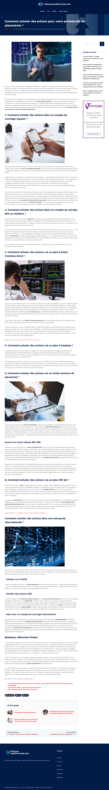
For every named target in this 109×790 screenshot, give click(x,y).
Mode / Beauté (63, 11)
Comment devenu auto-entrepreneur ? (62, 734)
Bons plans (60, 769)
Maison (54, 11)
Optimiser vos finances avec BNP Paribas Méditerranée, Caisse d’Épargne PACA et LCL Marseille (93, 85)
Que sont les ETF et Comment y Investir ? (27, 339)
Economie (60, 761)
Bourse (11, 29)
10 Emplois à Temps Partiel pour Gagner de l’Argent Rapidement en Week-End (62, 712)
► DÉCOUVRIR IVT (94, 134)
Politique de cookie (40, 787)
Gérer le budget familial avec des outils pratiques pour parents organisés (93, 93)
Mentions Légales (29, 787)
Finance (42, 11)
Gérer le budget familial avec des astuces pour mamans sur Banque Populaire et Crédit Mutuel (93, 76)
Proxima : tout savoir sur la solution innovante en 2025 (26, 734)
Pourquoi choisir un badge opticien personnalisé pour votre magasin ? (93, 58)
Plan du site (49, 787)
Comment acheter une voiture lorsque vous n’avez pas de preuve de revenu (26, 720)
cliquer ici (31, 678)
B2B (48, 11)
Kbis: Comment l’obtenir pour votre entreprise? (22, 689)
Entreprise (60, 773)
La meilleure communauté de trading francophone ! (30, 513)
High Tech (60, 777)
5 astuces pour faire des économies (25, 712)
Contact (22, 787)
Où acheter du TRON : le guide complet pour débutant (24, 687)
